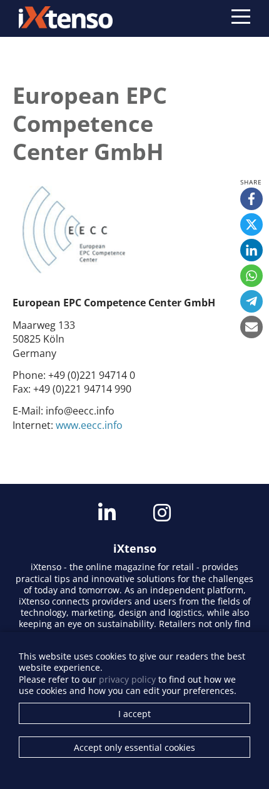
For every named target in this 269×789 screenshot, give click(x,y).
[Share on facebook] (251, 199)
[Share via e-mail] (251, 327)
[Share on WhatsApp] (251, 275)
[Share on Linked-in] (251, 250)
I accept (134, 714)
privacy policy (127, 679)
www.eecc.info (89, 425)
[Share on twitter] (251, 224)
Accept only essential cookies (134, 747)
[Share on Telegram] (251, 301)
